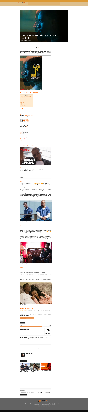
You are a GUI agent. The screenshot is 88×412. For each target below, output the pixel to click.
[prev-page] (20, 373)
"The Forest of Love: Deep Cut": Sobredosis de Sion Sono (27, 349)
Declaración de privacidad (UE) (39, 411)
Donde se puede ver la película (26, 101)
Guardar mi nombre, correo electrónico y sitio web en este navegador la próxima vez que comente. (35, 392)
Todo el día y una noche (23, 338)
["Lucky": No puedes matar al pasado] (46, 366)
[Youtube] (49, 406)
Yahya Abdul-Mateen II (29, 338)
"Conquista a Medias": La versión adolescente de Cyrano (44, 349)
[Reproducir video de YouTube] (35, 156)
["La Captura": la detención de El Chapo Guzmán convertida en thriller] (25, 366)
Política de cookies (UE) (47, 411)
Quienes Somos (56, 411)
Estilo (21, 104)
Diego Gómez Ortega (24, 40)
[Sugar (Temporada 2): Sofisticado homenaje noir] (35, 366)
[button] (64, 1)
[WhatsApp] (29, 44)
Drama (38, 337)
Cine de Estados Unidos (31, 337)
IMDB (20, 143)
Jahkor (21, 103)
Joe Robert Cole (46, 337)
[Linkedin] (25, 44)
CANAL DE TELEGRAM (30, 318)
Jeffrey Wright (42, 337)
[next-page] (21, 373)
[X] (22, 44)
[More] (31, 44)
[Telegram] (27, 44)
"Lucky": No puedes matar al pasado (46, 370)
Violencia (22, 102)
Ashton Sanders (25, 337)
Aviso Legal (51, 411)
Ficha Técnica (23, 97)
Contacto (60, 411)
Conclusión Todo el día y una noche (26, 105)
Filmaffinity (21, 140)
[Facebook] (20, 44)
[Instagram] (41, 406)
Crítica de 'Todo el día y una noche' (25, 96)
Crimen (36, 337)
